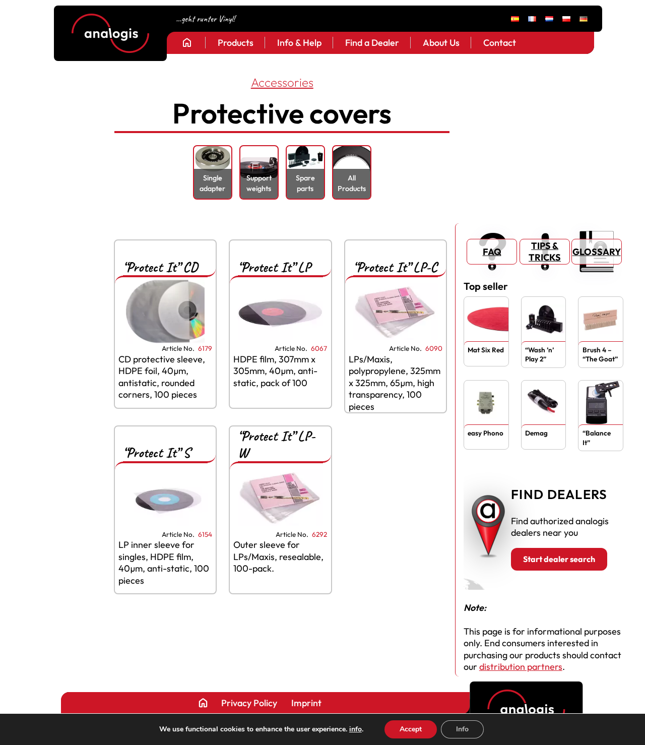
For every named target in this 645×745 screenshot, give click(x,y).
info (355, 729)
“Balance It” (597, 437)
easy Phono (485, 433)
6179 (205, 348)
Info (462, 729)
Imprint (306, 703)
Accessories (282, 82)
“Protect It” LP (274, 267)
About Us (441, 42)
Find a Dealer (372, 42)
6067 (319, 348)
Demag (536, 433)
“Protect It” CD (160, 267)
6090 (433, 348)
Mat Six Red (486, 349)
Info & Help (299, 42)
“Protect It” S (156, 452)
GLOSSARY (596, 252)
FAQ (492, 252)
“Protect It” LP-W (276, 444)
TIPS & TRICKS (545, 251)
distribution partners (520, 666)
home (187, 42)
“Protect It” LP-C (395, 267)
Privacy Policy (249, 703)
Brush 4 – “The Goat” (600, 354)
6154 (205, 534)
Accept (411, 729)
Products (235, 42)
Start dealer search (559, 559)
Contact (499, 42)
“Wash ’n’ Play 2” (539, 354)
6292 (319, 534)
